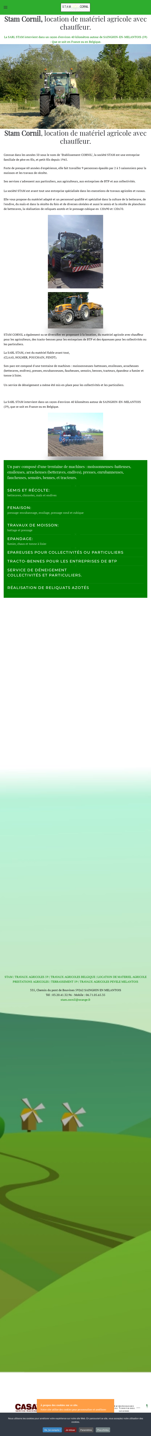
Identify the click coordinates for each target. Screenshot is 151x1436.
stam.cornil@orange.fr (75, 1000)
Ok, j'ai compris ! (52, 1429)
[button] (5, 7)
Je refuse (70, 1429)
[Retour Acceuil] (75, 7)
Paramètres (86, 1429)
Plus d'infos (103, 1429)
